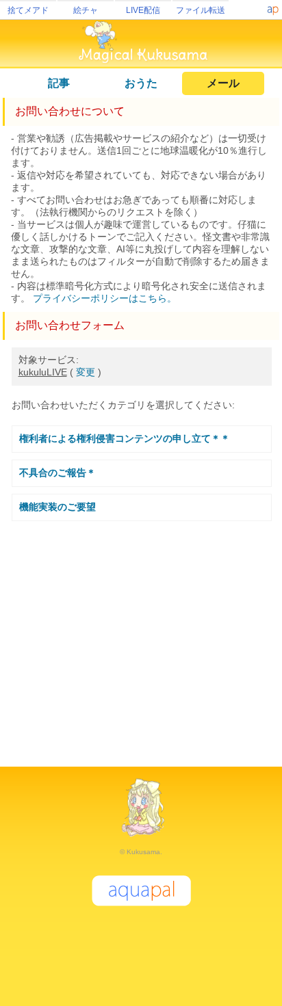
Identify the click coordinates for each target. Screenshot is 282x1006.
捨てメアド (28, 10)
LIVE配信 (143, 10)
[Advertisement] (141, 638)
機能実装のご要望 (57, 506)
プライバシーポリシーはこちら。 (105, 298)
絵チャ (85, 10)
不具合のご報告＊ (57, 472)
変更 (85, 372)
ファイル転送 (200, 10)
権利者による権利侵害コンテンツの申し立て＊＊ (124, 438)
